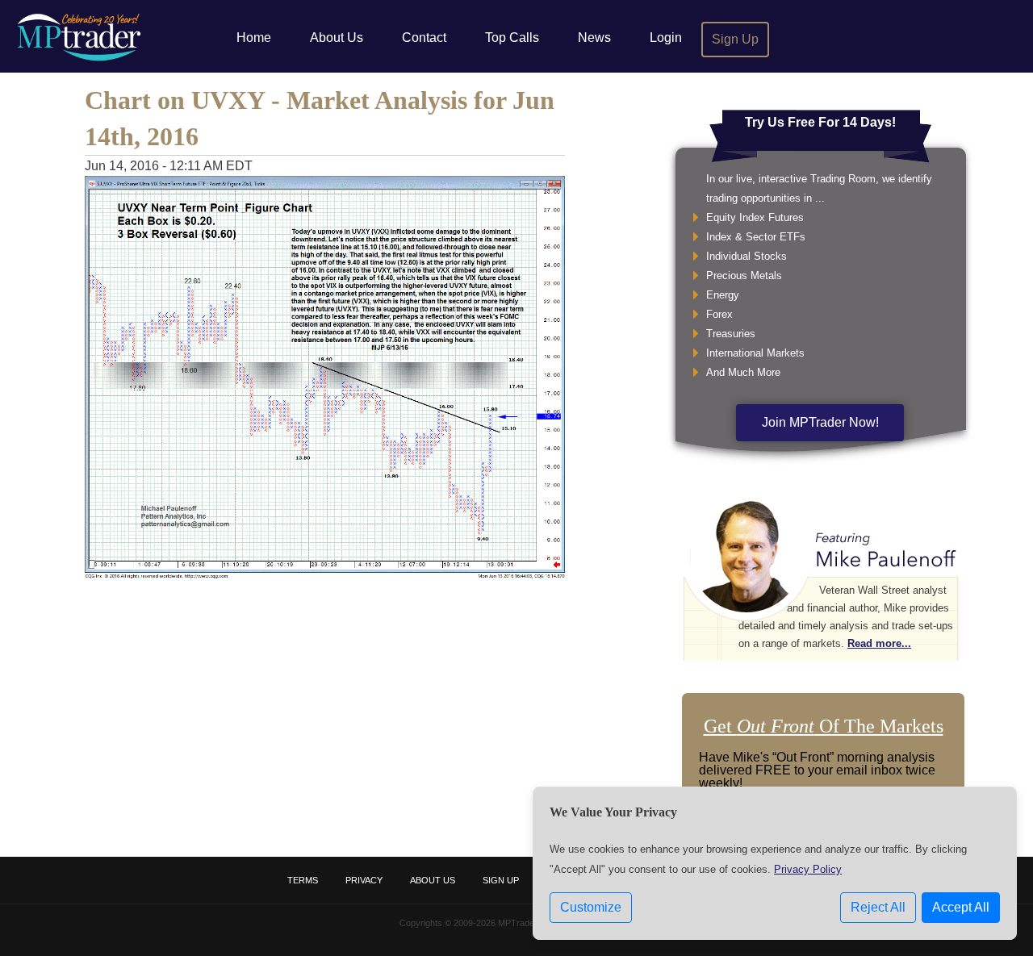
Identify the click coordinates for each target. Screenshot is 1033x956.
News (594, 37)
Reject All (878, 907)
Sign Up (735, 39)
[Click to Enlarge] (325, 575)
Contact (424, 37)
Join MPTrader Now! (820, 422)
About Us (336, 37)
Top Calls (512, 37)
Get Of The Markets (823, 726)
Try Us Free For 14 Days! (820, 122)
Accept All (960, 907)
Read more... (879, 643)
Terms (302, 880)
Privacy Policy (808, 869)
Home (253, 37)
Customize (590, 907)
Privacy (364, 880)
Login (666, 37)
